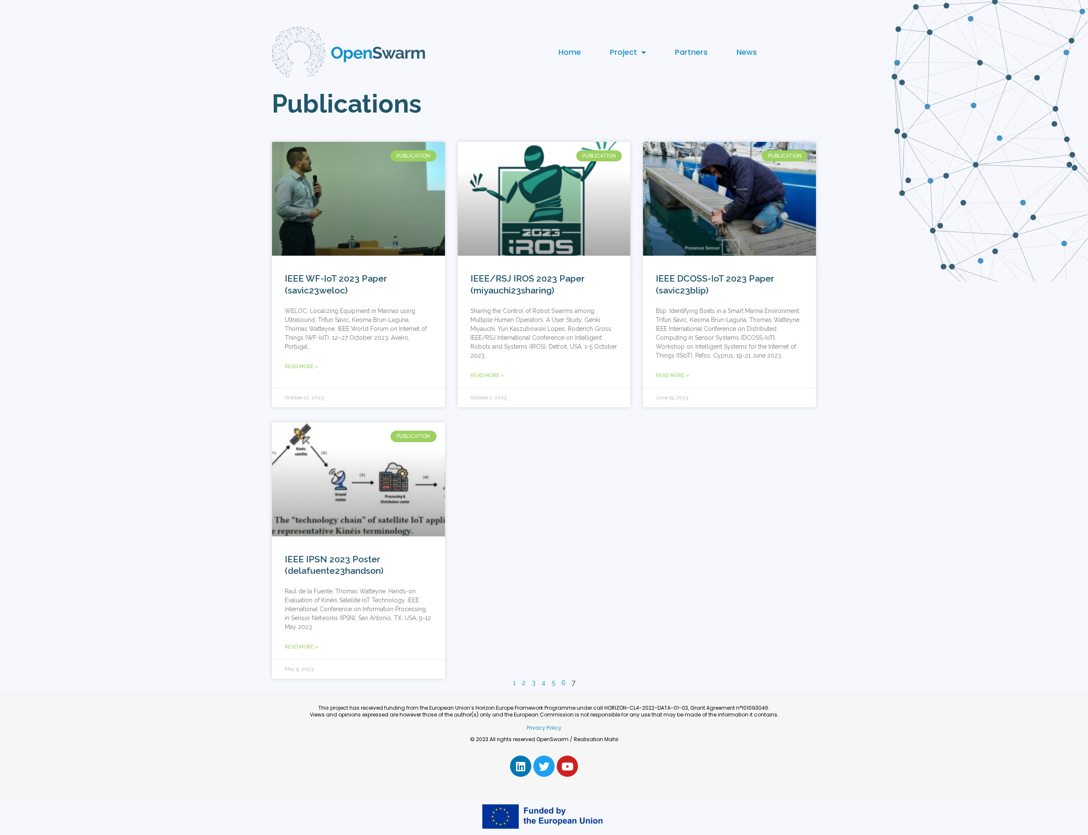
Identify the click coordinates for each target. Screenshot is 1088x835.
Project (623, 52)
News (747, 52)
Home (569, 52)
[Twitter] (544, 766)
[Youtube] (567, 766)
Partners (691, 52)
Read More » (301, 367)
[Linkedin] (520, 766)
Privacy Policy (544, 727)
